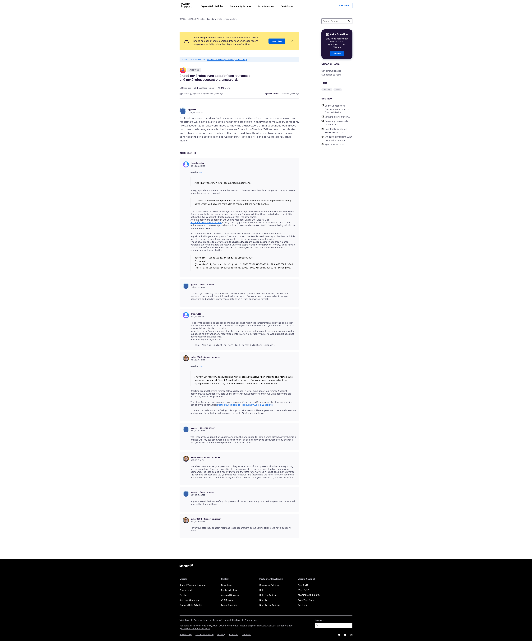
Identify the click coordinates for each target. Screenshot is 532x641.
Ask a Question (266, 6)
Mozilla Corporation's (196, 620)
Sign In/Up (344, 5)
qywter (192, 109)
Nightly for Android (269, 605)
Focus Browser (229, 605)
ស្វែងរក (349, 21)
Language (319, 620)
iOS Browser (227, 600)
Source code (186, 590)
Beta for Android (268, 595)
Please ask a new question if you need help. (227, 59)
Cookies (233, 634)
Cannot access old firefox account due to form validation (337, 109)
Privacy (221, 634)
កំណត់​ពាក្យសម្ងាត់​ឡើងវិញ (309, 595)
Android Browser (230, 595)
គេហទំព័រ (183, 19)
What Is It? (304, 590)
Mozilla (186, 566)
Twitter (183, 595)
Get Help (302, 605)
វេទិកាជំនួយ (192, 19)
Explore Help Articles (212, 6)
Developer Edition (269, 585)
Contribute (287, 6)
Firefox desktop (229, 590)
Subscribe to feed (331, 74)
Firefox (201, 19)
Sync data (197, 94)
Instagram (351, 635)
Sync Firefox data (334, 144)
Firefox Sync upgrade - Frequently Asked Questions (245, 405)
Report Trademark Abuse (193, 585)
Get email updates (331, 71)
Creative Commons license (195, 628)
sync (338, 90)
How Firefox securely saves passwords (336, 131)
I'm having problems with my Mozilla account (338, 138)
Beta (261, 590)
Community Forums (240, 6)
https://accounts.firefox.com (206, 222)
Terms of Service (204, 634)
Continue (337, 53)
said (201, 172)
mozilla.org (186, 634)
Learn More (277, 41)
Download (226, 585)
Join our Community (191, 600)
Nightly (263, 600)
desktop (327, 90)
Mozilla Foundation (246, 620)
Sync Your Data (306, 600)
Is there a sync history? (337, 117)
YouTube (345, 635)
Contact (246, 634)
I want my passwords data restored (336, 123)
